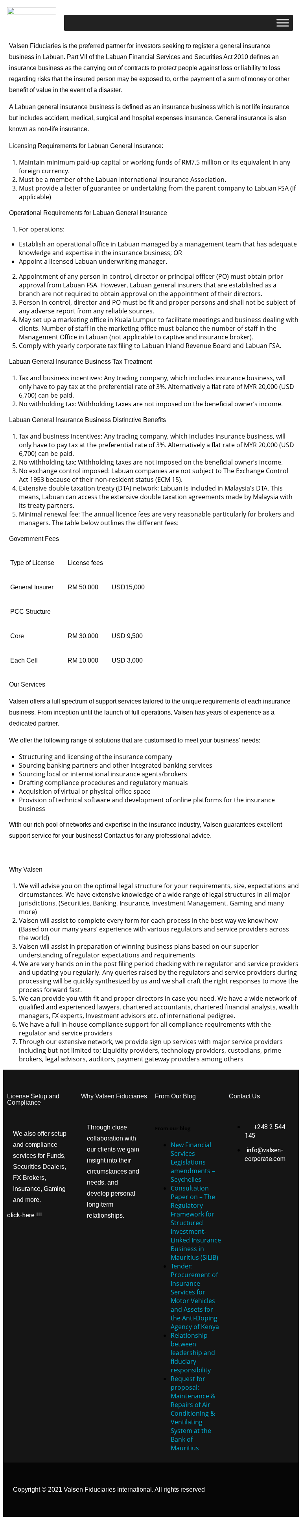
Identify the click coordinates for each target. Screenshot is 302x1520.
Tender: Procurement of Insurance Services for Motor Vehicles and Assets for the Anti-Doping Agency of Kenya (195, 1296)
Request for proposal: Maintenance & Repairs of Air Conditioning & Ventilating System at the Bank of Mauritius (193, 1413)
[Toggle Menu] (282, 22)
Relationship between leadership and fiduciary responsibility (193, 1352)
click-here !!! (24, 1215)
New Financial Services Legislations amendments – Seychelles (193, 1162)
